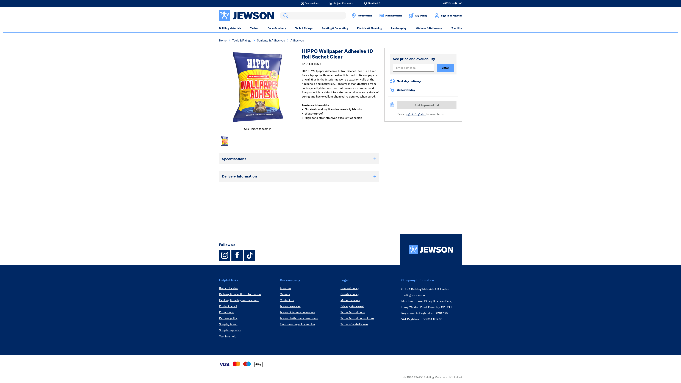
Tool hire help (227, 336)
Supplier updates (230, 330)
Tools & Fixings (303, 28)
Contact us (287, 300)
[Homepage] (431, 249)
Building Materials (230, 28)
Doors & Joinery (277, 28)
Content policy (349, 288)
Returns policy (228, 318)
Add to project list (426, 105)
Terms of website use (354, 324)
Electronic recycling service (297, 324)
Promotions (226, 312)
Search (285, 16)
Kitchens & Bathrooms (429, 28)
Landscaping (398, 28)
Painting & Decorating (335, 28)
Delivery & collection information (240, 294)
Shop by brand (228, 324)
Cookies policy (349, 294)
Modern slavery (350, 300)
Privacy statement (352, 306)
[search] (313, 16)
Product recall (228, 306)
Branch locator (228, 288)
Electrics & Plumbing (369, 28)
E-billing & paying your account (239, 300)
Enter (445, 68)
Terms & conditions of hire (357, 318)
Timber (254, 28)
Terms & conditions (352, 312)
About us (285, 288)
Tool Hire (457, 28)
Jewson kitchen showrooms (297, 312)
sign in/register (416, 114)
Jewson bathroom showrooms (299, 318)
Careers (285, 294)
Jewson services (290, 306)
